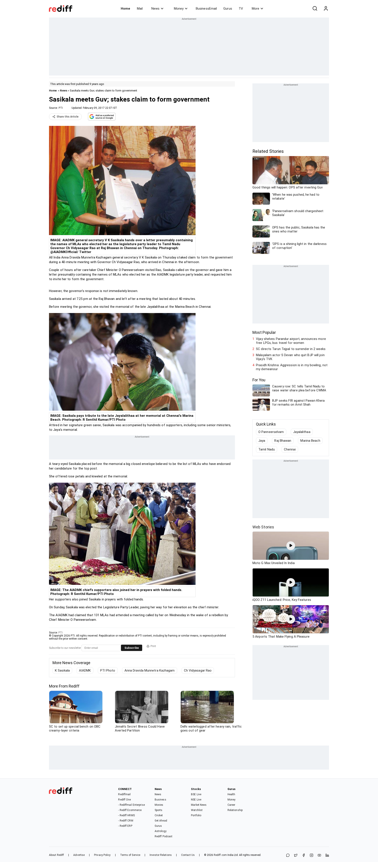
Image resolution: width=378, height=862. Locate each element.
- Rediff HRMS (126, 815)
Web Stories (263, 527)
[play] (290, 545)
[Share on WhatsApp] (288, 855)
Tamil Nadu (266, 449)
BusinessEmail (206, 9)
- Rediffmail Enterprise (131, 804)
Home (125, 9)
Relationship (235, 810)
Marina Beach (310, 441)
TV (241, 9)
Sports (159, 810)
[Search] (315, 8)
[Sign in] (325, 8)
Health (231, 794)
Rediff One (124, 799)
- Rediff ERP (125, 825)
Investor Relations (161, 855)
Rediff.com (220, 855)
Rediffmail (124, 794)
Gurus (227, 9)
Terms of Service (130, 855)
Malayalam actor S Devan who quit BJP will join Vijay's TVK (290, 357)
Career (231, 804)
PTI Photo (107, 670)
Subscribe (131, 647)
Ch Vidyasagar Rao (198, 670)
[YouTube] (319, 855)
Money (179, 9)
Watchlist (197, 810)
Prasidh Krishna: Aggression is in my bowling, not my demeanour (291, 367)
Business (160, 799)
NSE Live (196, 799)
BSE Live (196, 794)
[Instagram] (311, 855)
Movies (159, 804)
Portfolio (196, 815)
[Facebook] (303, 855)
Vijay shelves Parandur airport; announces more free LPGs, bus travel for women (291, 341)
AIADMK (85, 670)
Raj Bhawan (282, 441)
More (255, 9)
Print (153, 646)
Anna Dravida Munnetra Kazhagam (149, 670)
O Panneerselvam (271, 432)
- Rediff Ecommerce (130, 810)
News (155, 9)
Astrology (160, 831)
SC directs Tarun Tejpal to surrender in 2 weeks (291, 349)
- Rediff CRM (125, 820)
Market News (198, 804)
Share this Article (68, 116)
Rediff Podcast (163, 836)
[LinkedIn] (327, 855)
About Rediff (56, 855)
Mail (140, 9)
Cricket (159, 815)
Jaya (261, 441)
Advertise (79, 855)
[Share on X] (296, 855)
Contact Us (188, 855)
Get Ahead (161, 820)
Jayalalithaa (301, 432)
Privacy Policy (102, 855)
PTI (61, 107)
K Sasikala (62, 670)
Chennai (290, 449)
